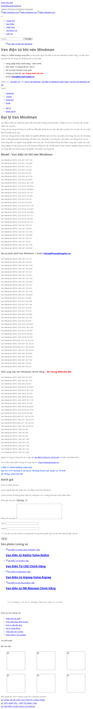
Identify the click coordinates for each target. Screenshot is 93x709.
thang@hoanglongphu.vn (11, 6)
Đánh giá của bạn (8, 500)
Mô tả (8, 108)
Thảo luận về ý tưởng (14, 631)
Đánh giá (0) (11, 111)
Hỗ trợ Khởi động (13, 628)
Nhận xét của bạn (9, 518)
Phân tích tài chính (13, 618)
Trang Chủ (10, 20)
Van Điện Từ (15, 81)
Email (4, 528)
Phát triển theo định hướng (17, 622)
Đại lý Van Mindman (33, 81)
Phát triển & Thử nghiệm (16, 635)
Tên (3, 523)
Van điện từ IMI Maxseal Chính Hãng (31, 588)
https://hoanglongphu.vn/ (48, 462)
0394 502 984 (7, 2)
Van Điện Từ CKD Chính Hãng (26, 566)
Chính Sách (10, 27)
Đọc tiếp (36, 549)
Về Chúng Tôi (11, 30)
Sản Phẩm (10, 24)
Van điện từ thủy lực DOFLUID (46, 457)
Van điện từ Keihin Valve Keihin (27, 555)
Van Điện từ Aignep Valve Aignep (28, 577)
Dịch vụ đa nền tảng (14, 625)
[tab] (49, 108)
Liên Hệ (9, 33)
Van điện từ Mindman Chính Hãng (55, 81)
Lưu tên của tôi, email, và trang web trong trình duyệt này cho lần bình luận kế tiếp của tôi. (41, 533)
